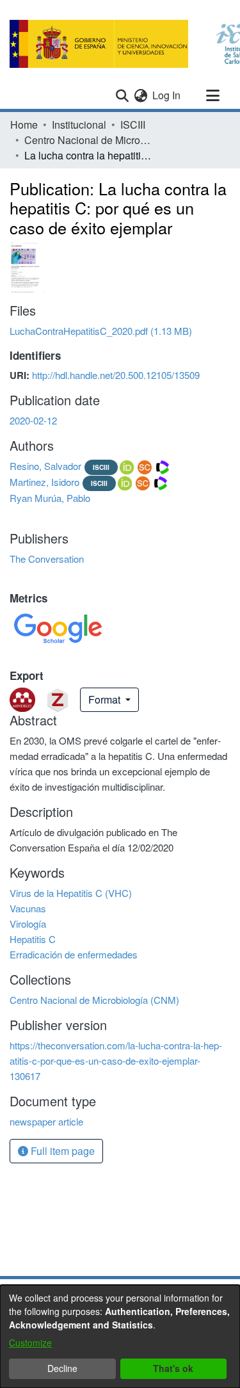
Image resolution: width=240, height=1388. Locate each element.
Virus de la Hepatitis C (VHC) (71, 893)
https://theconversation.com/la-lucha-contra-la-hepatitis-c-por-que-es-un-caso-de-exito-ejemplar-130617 (116, 1060)
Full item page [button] (61, 1150)
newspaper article (46, 1121)
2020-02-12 (33, 420)
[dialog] (120, 1336)
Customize (30, 1342)
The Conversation (47, 558)
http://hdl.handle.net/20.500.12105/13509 (116, 375)
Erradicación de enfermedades (74, 954)
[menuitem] (140, 95)
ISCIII (132, 124)
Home (24, 124)
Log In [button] (167, 95)
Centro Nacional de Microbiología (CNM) (88, 140)
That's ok (173, 1368)
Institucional (79, 124)
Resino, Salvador (45, 465)
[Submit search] (122, 95)
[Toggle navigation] (212, 95)
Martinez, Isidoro (44, 481)
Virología (28, 923)
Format (105, 699)
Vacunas (28, 908)
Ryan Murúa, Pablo (50, 497)
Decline (62, 1368)
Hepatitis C (33, 939)
